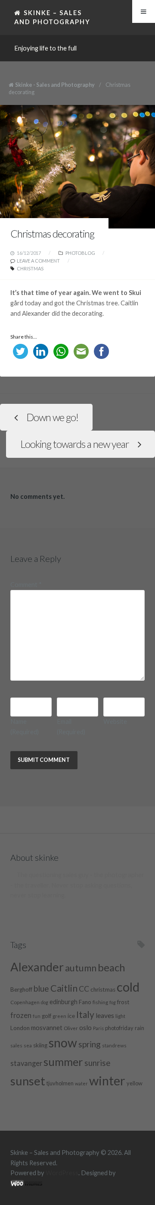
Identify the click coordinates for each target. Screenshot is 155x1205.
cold (128, 986)
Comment (26, 584)
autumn (80, 968)
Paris (98, 1028)
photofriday (119, 1027)
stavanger (26, 1063)
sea (28, 1045)
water (81, 1083)
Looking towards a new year (74, 444)
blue (41, 988)
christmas (30, 268)
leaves (105, 1015)
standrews (114, 1045)
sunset (27, 1081)
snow (63, 1042)
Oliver (71, 1028)
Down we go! (52, 417)
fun (36, 1016)
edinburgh (64, 1001)
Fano (85, 1002)
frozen (20, 1015)
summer (63, 1061)
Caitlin (64, 988)
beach (111, 967)
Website (115, 721)
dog (44, 1002)
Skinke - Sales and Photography (55, 85)
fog (112, 1002)
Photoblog (80, 253)
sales (16, 1045)
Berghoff (21, 989)
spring (89, 1044)
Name (24, 727)
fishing (100, 1002)
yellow (135, 1083)
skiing (40, 1045)
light (120, 1016)
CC (84, 988)
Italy (85, 1014)
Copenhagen (25, 1002)
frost (123, 1002)
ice (71, 1015)
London (20, 1027)
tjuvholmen (60, 1083)
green (59, 1016)
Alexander (37, 967)
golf (46, 1015)
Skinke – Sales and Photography (52, 17)
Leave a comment (38, 260)
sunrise (97, 1063)
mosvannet (46, 1027)
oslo (85, 1027)
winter (107, 1080)
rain (139, 1027)
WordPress (62, 1172)
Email (71, 727)
